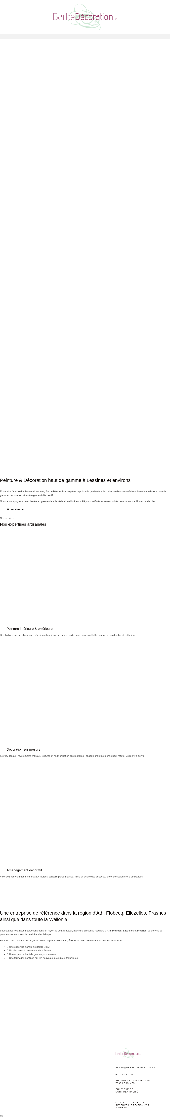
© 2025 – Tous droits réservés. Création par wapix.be (132, 1105)
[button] (85, 36)
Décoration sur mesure (23, 749)
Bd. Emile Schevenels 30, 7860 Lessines (133, 1082)
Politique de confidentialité (127, 1090)
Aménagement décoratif (24, 870)
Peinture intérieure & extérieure (30, 628)
